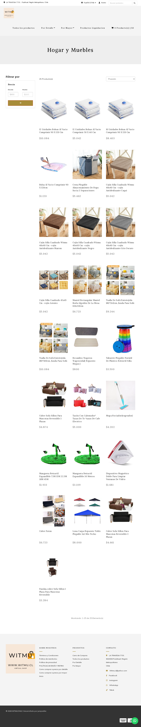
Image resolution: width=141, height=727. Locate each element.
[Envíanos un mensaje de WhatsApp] (134, 720)
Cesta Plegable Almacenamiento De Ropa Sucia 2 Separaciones (86, 187)
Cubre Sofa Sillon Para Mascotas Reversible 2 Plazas (117, 534)
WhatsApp (113, 685)
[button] (88, 3)
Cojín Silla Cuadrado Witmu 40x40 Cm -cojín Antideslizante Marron (53, 245)
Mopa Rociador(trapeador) (119, 415)
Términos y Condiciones (48, 655)
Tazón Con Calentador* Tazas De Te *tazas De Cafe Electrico (86, 418)
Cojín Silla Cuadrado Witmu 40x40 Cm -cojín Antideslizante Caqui (120, 187)
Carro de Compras (80, 655)
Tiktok (111, 690)
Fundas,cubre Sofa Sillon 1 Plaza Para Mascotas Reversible (52, 592)
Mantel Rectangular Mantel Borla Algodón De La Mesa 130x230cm (86, 303)
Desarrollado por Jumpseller (34, 711)
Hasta (24, 90)
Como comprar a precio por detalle (53, 669)
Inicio (41, 676)
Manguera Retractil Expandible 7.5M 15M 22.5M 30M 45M (53, 476)
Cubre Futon (45, 531)
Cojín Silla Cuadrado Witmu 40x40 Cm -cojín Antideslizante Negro (87, 245)
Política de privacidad (48, 662)
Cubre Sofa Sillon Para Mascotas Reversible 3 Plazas (50, 418)
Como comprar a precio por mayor (53, 673)
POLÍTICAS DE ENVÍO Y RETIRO (51, 666)
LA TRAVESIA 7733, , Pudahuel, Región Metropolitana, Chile (27, 2)
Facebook (113, 675)
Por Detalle (47, 28)
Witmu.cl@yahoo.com (118, 671)
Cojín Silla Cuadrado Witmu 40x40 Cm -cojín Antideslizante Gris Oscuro (120, 245)
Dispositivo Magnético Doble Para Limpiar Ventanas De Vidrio (117, 476)
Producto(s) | (124, 28)
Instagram (113, 680)
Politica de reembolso (48, 659)
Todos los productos (24, 28)
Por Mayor (67, 28)
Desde (10, 90)
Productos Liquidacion (92, 28)
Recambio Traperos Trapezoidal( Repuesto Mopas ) (84, 361)
